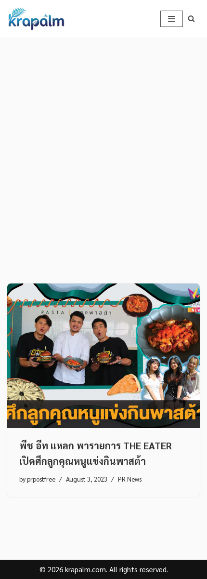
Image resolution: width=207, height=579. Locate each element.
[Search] (191, 18)
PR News (130, 479)
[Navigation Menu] (171, 19)
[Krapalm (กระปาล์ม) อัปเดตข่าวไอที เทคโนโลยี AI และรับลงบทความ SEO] (36, 19)
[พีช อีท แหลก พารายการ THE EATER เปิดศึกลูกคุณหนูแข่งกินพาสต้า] (103, 355)
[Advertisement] (103, 146)
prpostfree (41, 479)
